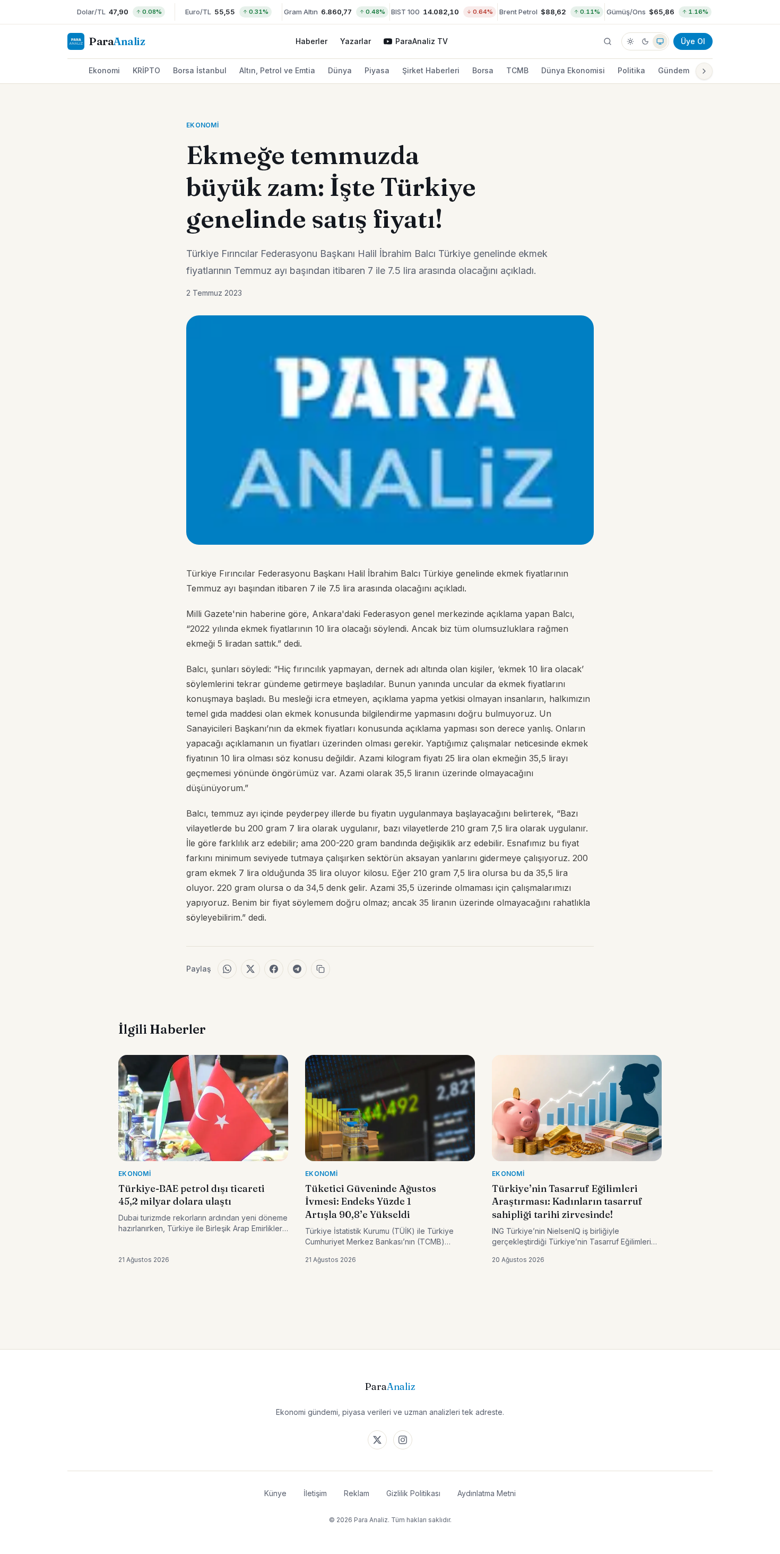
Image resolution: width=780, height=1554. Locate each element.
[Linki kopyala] (320, 968)
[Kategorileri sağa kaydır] (704, 71)
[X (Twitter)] (377, 1439)
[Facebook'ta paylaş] (273, 968)
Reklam (356, 1493)
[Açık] (630, 41)
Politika (631, 70)
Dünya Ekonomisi (573, 70)
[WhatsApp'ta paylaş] (227, 968)
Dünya (340, 70)
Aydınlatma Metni (486, 1493)
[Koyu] (645, 41)
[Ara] (607, 41)
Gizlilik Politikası (413, 1493)
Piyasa (377, 70)
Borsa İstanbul (200, 70)
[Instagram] (402, 1439)
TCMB (517, 70)
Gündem (673, 70)
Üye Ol (693, 41)
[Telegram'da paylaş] (297, 968)
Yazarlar (355, 41)
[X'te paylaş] (250, 968)
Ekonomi (104, 70)
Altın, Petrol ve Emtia (277, 70)
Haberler (311, 41)
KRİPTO (146, 70)
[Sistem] (660, 41)
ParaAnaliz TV (421, 41)
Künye (275, 1493)
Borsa (482, 70)
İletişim (315, 1493)
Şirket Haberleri (431, 70)
